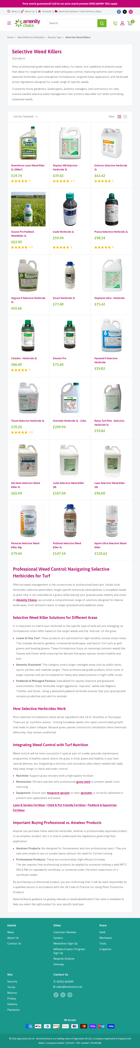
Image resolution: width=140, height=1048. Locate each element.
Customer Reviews (64, 932)
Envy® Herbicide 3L (64, 298)
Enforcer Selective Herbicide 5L (110, 167)
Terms (11, 987)
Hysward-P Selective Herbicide (106, 360)
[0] (129, 23)
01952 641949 (65, 981)
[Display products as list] (125, 116)
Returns (12, 992)
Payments (13, 1009)
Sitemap (58, 964)
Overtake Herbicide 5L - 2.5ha (69, 420)
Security (12, 981)
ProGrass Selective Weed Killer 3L (67, 545)
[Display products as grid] (119, 116)
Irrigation (105, 949)
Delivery (12, 1004)
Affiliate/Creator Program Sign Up (69, 951)
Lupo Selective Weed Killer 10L (109, 485)
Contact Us (14, 943)
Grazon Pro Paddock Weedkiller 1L (22, 233)
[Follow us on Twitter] (125, 11)
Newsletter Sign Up (65, 943)
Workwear (105, 937)
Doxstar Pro (59, 358)
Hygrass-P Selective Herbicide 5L (28, 300)
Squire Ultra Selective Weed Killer (110, 545)
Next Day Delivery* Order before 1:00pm (80, 11)
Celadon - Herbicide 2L (24, 358)
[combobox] (71, 23)
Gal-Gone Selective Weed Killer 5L (25, 485)
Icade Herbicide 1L (63, 231)
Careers (58, 937)
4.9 (73, 181)
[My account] (122, 23)
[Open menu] (9, 23)
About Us (29, 11)
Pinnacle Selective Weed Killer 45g (25, 545)
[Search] (101, 23)
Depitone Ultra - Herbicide (109, 298)
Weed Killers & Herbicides (31, 37)
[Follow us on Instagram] (131, 11)
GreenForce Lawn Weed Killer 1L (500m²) (28, 167)
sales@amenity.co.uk (69, 986)
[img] (12, 181)
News (14, 11)
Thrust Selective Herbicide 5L (27, 420)
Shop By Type (55, 37)
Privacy (11, 998)
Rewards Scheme (63, 958)
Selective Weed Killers (77, 37)
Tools (102, 943)
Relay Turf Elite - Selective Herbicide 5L (109, 422)
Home (10, 37)
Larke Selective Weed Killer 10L (68, 485)
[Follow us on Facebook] (119, 11)
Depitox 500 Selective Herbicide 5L (65, 167)
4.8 (31, 432)
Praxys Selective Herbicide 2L (111, 231)
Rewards (46, 11)
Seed (102, 932)
